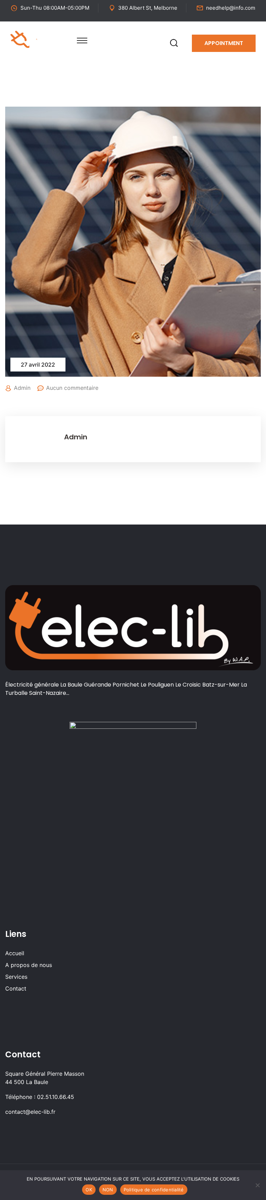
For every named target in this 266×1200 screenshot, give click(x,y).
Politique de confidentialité (154, 1189)
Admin (22, 387)
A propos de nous (28, 964)
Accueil (14, 953)
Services (16, 976)
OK (89, 1189)
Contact (15, 988)
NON (108, 1189)
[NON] (257, 1185)
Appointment (223, 43)
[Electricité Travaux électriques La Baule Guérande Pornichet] (36, 38)
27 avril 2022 (38, 364)
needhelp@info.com (230, 8)
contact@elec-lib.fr (30, 1111)
